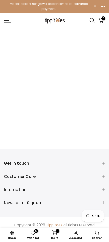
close (100, 6)
